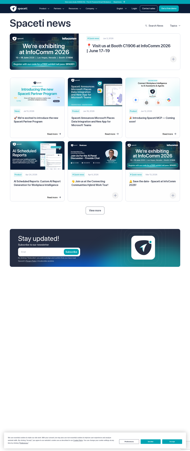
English (120, 8)
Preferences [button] (24, 443)
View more (95, 210)
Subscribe (71, 251)
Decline (150, 442)
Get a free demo (168, 8)
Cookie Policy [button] (78, 440)
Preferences (129, 442)
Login (134, 8)
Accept (172, 442)
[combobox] (122, 8)
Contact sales (148, 8)
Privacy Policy (31, 261)
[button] (93, 38)
